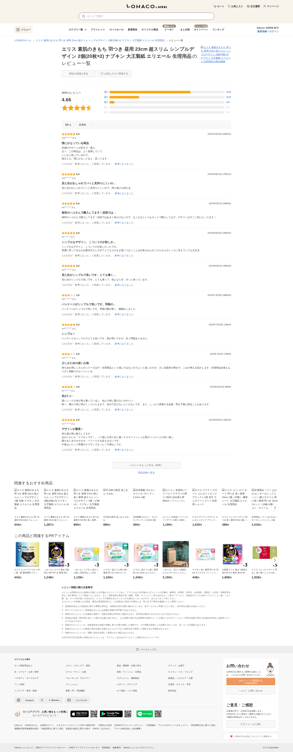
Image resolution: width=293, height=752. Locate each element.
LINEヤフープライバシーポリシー (50, 748)
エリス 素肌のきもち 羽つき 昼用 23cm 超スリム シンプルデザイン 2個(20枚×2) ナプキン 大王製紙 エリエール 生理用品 (100, 40)
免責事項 (117, 748)
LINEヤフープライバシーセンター (84, 748)
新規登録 (262, 31)
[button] (84, 125)
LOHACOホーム (22, 40)
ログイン (274, 31)
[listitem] (40, 666)
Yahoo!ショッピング (23, 748)
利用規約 (106, 748)
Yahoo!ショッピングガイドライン (138, 748)
